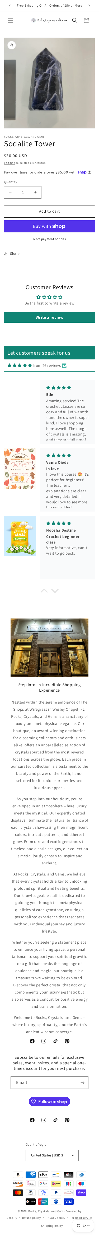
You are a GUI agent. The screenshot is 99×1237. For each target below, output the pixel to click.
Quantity (10, 182)
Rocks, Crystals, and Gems (46, 1211)
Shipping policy (52, 1225)
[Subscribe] (82, 1082)
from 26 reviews (47, 365)
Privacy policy (55, 1218)
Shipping (9, 163)
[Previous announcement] (10, 6)
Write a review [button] (49, 317)
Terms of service (81, 1218)
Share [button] (15, 253)
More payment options (49, 239)
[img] (19, 365)
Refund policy (31, 1218)
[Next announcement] (89, 6)
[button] (10, 20)
